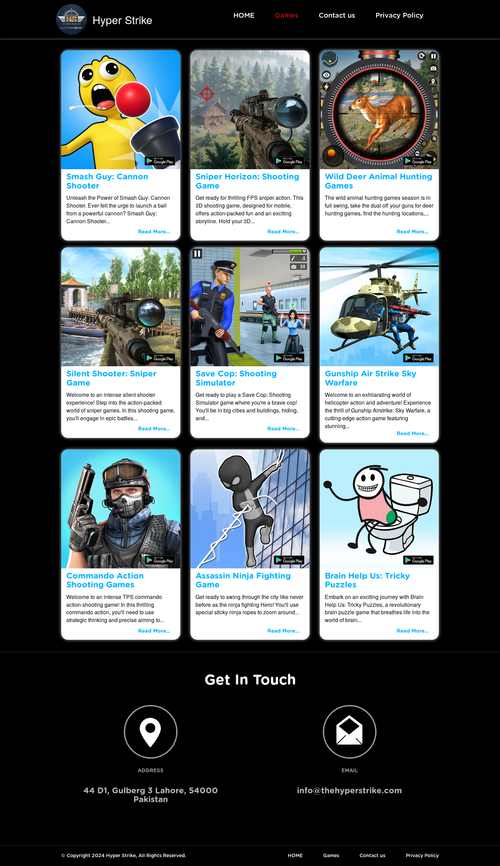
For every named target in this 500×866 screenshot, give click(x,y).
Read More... (154, 231)
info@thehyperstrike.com (349, 791)
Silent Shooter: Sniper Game (111, 378)
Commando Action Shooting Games (105, 580)
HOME (243, 15)
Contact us (337, 15)
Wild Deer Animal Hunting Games (378, 181)
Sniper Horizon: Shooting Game (247, 181)
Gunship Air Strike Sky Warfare (370, 378)
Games (286, 15)
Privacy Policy (399, 15)
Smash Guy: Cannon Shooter (107, 181)
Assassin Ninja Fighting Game (243, 580)
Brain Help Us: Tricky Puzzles (367, 580)
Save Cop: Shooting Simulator (236, 378)
